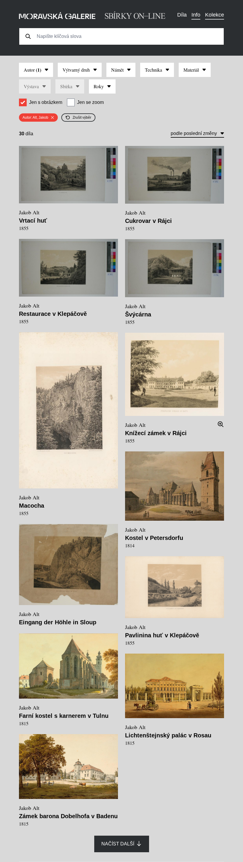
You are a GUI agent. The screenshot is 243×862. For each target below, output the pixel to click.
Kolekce (214, 15)
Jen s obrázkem (45, 102)
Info (195, 15)
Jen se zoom (90, 102)
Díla (182, 15)
